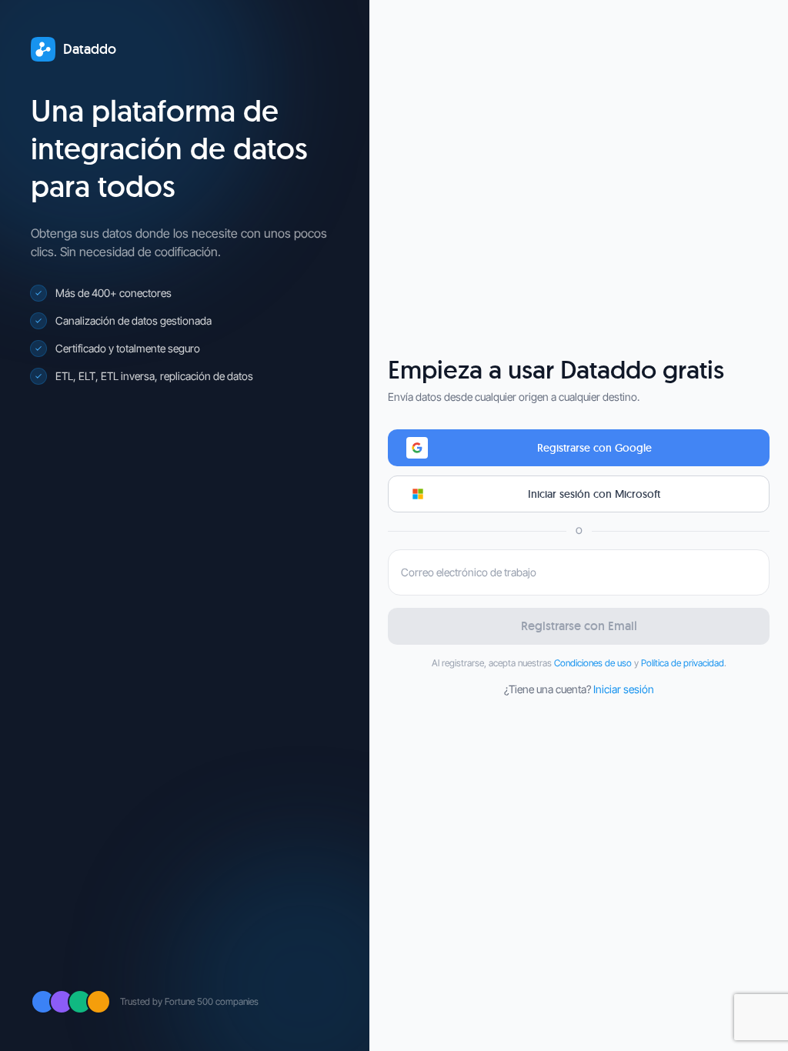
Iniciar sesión (623, 689)
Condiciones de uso (593, 663)
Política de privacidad (682, 663)
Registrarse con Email (579, 626)
